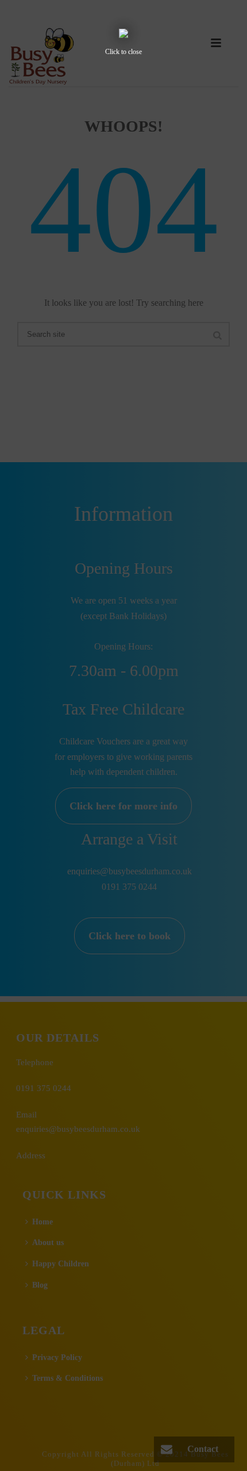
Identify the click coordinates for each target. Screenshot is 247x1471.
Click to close (123, 52)
